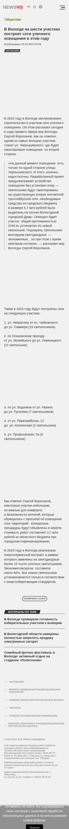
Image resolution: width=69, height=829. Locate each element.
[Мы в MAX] (34, 7)
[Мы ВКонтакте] (28, 7)
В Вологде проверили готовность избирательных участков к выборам (33, 621)
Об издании (16, 682)
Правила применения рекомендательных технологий (34, 690)
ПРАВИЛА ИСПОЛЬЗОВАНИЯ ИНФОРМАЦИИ (33, 716)
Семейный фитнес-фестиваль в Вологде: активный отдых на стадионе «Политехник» (29, 656)
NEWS (13, 6)
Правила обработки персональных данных (36, 700)
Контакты (15, 708)
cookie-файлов (34, 820)
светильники (12, 51)
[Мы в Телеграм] (40, 7)
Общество (13, 19)
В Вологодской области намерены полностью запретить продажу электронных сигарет (31, 637)
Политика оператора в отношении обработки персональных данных (36, 724)
